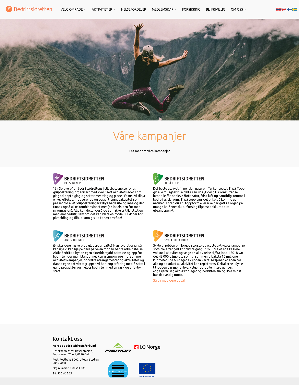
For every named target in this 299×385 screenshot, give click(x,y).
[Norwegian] (279, 9)
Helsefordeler (133, 9)
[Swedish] (294, 9)
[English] (284, 9)
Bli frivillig (215, 9)
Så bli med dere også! (169, 280)
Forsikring (191, 9)
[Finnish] (289, 9)
